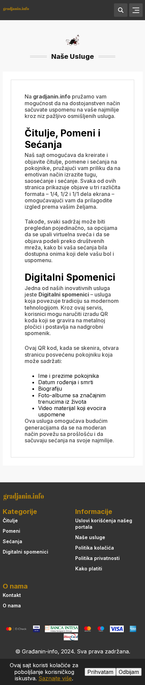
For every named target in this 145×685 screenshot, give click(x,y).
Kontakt (12, 595)
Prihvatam (100, 672)
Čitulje (10, 520)
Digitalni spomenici (25, 552)
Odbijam (129, 672)
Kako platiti (88, 568)
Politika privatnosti (97, 558)
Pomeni (11, 531)
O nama (12, 605)
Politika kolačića (94, 548)
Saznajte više (55, 678)
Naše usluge (90, 537)
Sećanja (12, 541)
